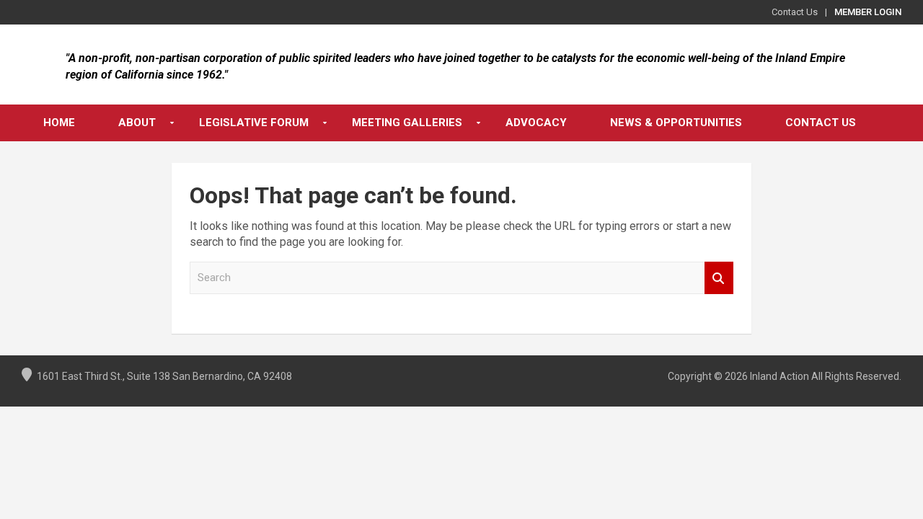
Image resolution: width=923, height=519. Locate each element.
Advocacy (536, 122)
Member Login (867, 11)
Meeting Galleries (407, 122)
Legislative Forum (254, 122)
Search (719, 278)
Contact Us (795, 11)
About (137, 122)
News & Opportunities (676, 122)
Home (59, 122)
